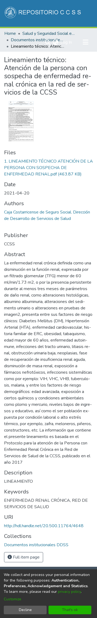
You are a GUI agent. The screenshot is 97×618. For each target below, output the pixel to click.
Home (10, 33)
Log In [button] (66, 42)
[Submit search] (47, 42)
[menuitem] (55, 42)
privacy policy (69, 591)
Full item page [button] (26, 557)
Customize (12, 599)
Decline (25, 609)
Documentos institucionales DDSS (38, 40)
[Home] (43, 13)
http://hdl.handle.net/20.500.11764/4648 (44, 526)
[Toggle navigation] (85, 42)
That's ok (70, 609)
